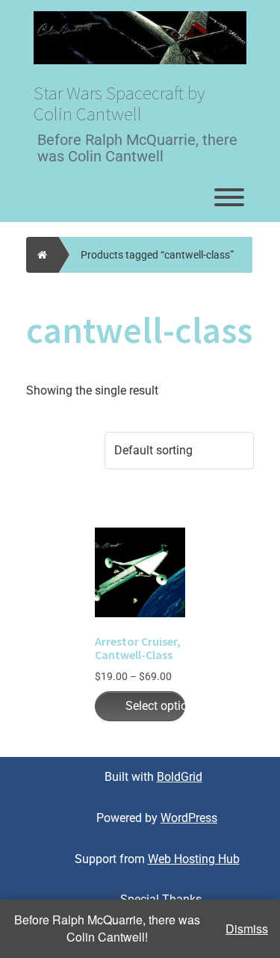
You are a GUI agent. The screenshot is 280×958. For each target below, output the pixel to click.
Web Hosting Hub (194, 859)
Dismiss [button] (246, 929)
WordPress (189, 818)
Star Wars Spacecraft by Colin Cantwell (119, 103)
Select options (155, 706)
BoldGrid (179, 777)
